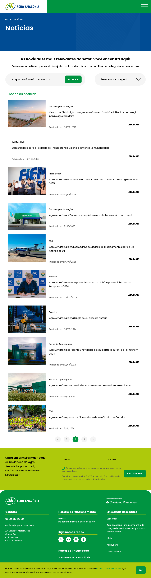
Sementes (112, 518)
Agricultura (112, 544)
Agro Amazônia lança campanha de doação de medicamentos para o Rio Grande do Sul (126, 528)
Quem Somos (114, 551)
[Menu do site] (144, 6)
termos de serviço (83, 479)
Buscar (73, 79)
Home (8, 19)
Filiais (109, 538)
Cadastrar (134, 473)
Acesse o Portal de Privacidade (74, 557)
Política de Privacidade (108, 568)
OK (140, 570)
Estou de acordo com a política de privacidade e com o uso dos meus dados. (91, 469)
